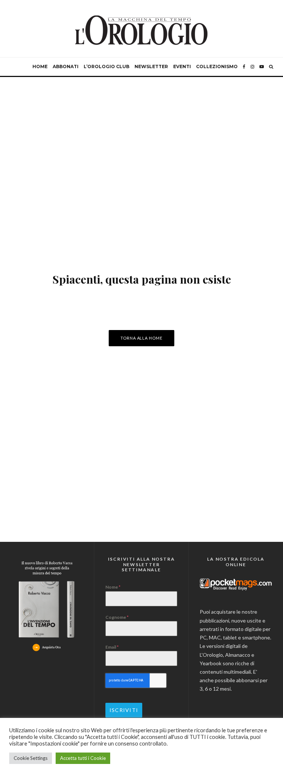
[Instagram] (252, 66)
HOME (40, 66)
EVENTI (182, 66)
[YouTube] (261, 66)
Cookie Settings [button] (31, 758)
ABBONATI (65, 66)
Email (112, 647)
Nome (112, 587)
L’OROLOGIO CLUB (106, 66)
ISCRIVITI (123, 710)
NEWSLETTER (151, 66)
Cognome (117, 617)
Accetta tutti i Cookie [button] (83, 758)
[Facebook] (244, 66)
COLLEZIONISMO (217, 66)
